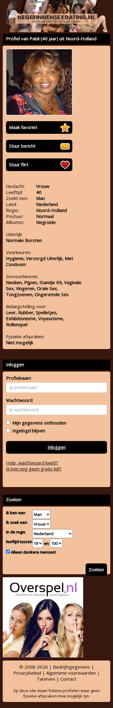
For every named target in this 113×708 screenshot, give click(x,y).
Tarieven (46, 679)
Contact (68, 679)
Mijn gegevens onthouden (38, 423)
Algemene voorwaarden (71, 673)
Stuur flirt (18, 164)
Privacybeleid (27, 673)
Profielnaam (18, 378)
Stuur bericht (22, 146)
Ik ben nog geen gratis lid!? (33, 469)
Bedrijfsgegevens (71, 667)
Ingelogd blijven (27, 431)
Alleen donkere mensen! (33, 552)
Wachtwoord (19, 400)
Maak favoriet (23, 127)
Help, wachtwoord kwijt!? (32, 463)
